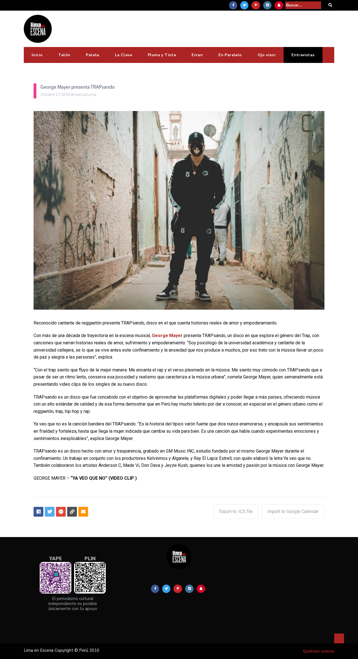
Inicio (37, 55)
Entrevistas (302, 55)
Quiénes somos (318, 651)
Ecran (197, 55)
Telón (64, 55)
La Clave (123, 55)
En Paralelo (230, 55)
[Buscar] (330, 5)
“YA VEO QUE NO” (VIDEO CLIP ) (103, 478)
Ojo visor (267, 55)
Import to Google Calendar (293, 511)
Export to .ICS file (236, 511)
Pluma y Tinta (162, 55)
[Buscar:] (303, 5)
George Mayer (167, 335)
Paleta (92, 55)
